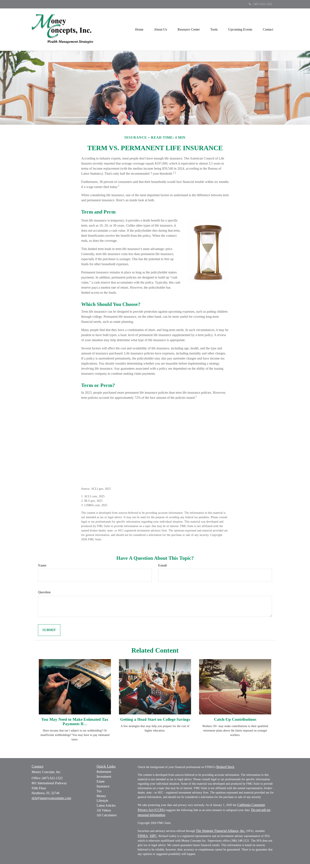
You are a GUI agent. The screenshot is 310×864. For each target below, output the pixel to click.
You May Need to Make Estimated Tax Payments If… (74, 721)
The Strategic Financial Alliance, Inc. (220, 831)
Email (162, 565)
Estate (101, 781)
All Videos (104, 810)
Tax (99, 791)
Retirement (104, 771)
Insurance (103, 786)
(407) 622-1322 (262, 4)
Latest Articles (106, 805)
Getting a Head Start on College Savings (155, 719)
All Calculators (107, 815)
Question (44, 592)
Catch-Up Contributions (235, 719)
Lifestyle (102, 800)
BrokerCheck (225, 767)
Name (42, 565)
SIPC (153, 836)
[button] (160, 29)
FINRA (143, 836)
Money (101, 796)
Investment (104, 776)
